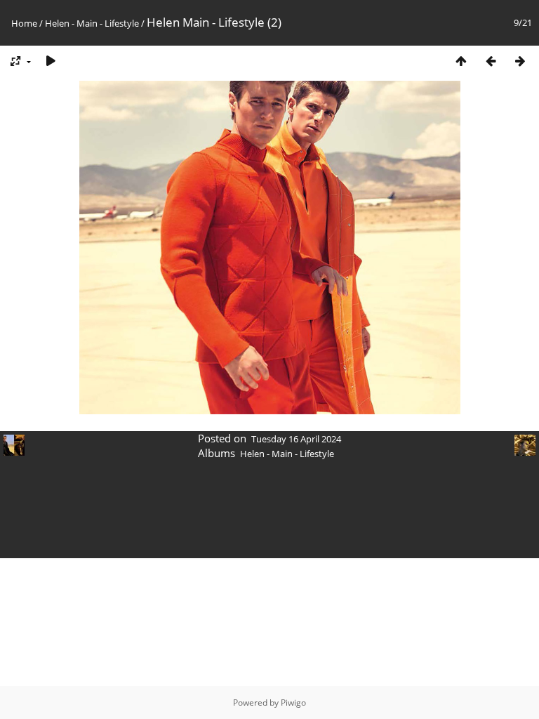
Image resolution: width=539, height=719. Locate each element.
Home (24, 23)
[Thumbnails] (461, 61)
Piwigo (293, 702)
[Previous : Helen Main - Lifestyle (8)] (490, 61)
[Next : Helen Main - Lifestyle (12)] (520, 61)
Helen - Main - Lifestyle (92, 23)
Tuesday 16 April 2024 (296, 439)
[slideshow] (50, 61)
